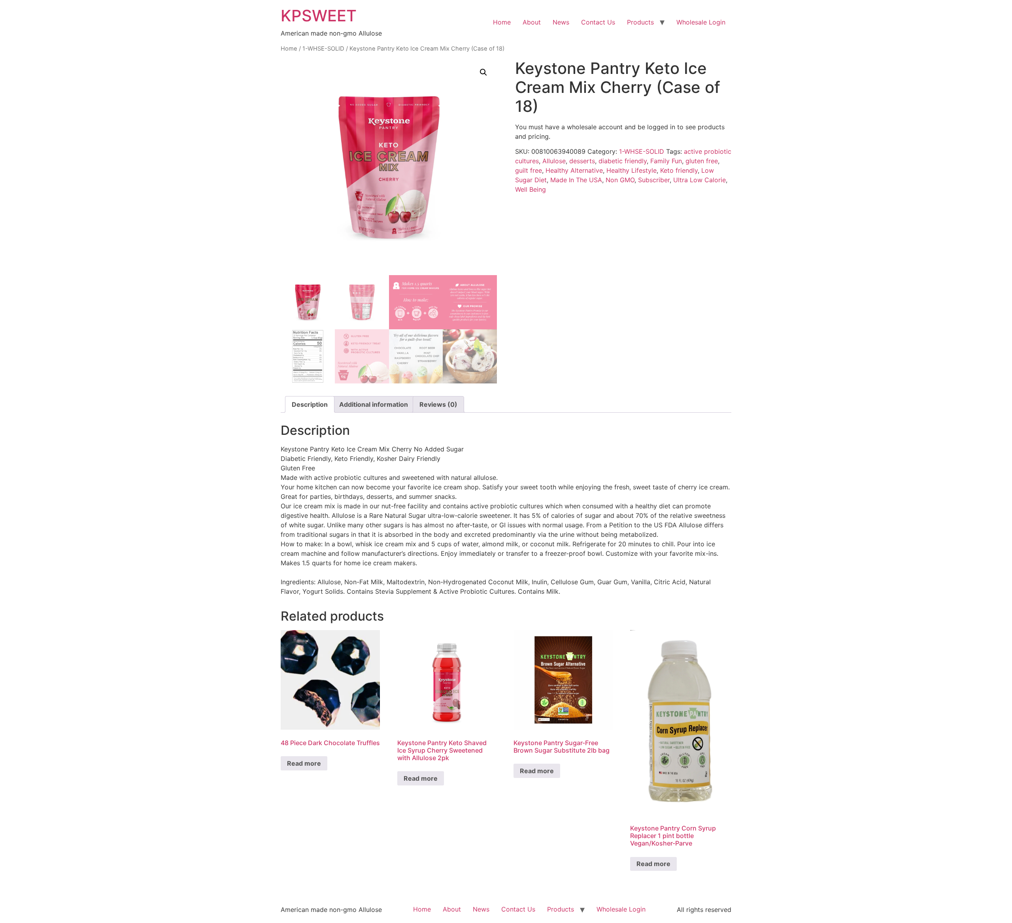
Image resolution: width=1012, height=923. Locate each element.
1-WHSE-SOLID (323, 48)
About (532, 22)
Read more (304, 763)
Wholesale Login (700, 22)
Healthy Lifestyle (631, 170)
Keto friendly (679, 170)
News (561, 22)
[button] (483, 72)
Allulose (554, 161)
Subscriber (654, 180)
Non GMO (620, 180)
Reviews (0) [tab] (438, 404)
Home (502, 22)
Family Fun (666, 161)
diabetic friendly (623, 161)
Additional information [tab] (373, 404)
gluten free (701, 161)
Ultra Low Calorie (699, 180)
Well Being (530, 189)
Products (640, 22)
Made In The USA (576, 180)
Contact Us (598, 22)
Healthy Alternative (574, 170)
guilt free (528, 170)
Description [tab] (310, 404)
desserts (582, 161)
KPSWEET (319, 15)
